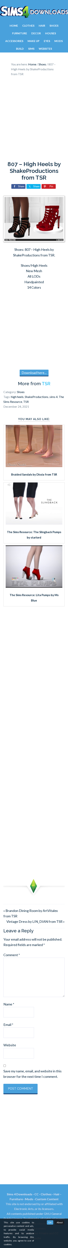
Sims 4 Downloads (34, 12)
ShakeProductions (36, 397)
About (60, 1222)
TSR (46, 383)
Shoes (21, 392)
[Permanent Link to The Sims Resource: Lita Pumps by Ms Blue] (34, 586)
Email (8, 1025)
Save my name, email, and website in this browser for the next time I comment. (32, 1074)
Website (9, 1045)
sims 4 (53, 397)
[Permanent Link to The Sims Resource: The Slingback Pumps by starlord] (34, 523)
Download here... (34, 373)
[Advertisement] (34, 119)
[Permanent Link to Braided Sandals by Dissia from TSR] (34, 466)
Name (8, 1004)
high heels (17, 397)
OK (50, 1222)
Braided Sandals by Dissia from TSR (34, 474)
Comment (11, 955)
